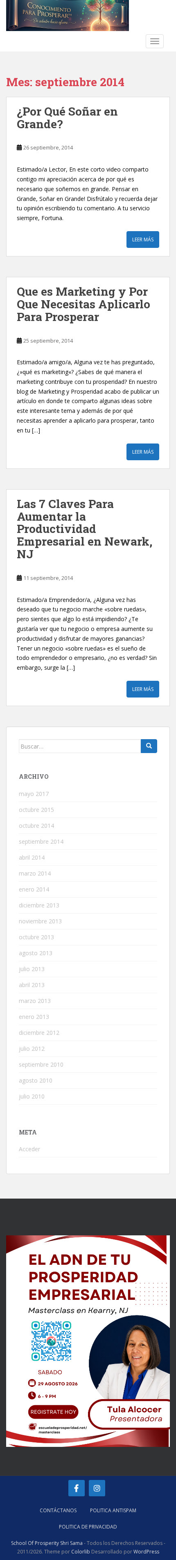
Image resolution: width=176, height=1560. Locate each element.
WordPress (146, 1551)
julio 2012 (32, 1048)
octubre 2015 (36, 809)
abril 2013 (32, 985)
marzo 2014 (35, 873)
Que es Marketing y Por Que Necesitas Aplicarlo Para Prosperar (83, 304)
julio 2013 (32, 969)
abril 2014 (32, 857)
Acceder (29, 1149)
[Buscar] (149, 746)
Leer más (142, 239)
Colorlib (80, 1551)
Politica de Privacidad (88, 1526)
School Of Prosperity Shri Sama (47, 1543)
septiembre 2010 (41, 1064)
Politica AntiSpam (113, 1510)
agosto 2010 (35, 1080)
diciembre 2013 (39, 905)
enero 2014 (34, 889)
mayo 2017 (34, 794)
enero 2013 (34, 1017)
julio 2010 (32, 1096)
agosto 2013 (35, 953)
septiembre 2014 (41, 841)
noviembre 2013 (40, 921)
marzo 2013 (35, 1001)
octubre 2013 (36, 937)
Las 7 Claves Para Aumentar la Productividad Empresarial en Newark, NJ (84, 529)
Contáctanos (58, 1510)
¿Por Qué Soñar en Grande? (67, 117)
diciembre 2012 (39, 1032)
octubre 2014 (36, 825)
